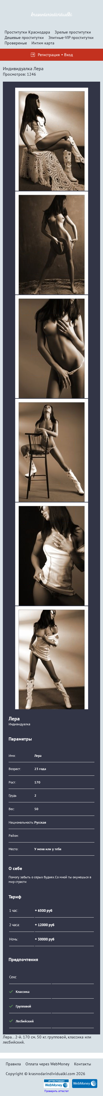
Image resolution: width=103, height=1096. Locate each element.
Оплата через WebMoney (47, 1063)
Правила (13, 1063)
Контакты (82, 1063)
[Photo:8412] (51, 346)
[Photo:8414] (51, 554)
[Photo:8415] (51, 657)
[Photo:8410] (51, 139)
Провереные (16, 43)
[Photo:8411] (51, 242)
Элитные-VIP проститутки (71, 37)
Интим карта (42, 43)
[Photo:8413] (51, 450)
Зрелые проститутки (73, 32)
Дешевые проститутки (24, 37)
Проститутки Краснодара (27, 32)
